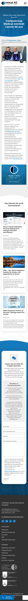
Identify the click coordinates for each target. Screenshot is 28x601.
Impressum (5, 530)
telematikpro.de (17, 158)
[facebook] (3, 521)
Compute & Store (7, 550)
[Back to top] (25, 591)
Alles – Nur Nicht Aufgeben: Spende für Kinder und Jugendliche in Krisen (13, 272)
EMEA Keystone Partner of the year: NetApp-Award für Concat (14, 312)
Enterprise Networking (8, 555)
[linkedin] (10, 521)
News (19, 40)
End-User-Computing (8, 560)
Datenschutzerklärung (11, 471)
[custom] (14, 521)
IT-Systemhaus (11, 40)
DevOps (4, 558)
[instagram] (6, 521)
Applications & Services (8, 548)
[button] (3, 598)
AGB (3, 537)
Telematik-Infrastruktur (8, 540)
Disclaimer (5, 535)
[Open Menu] (25, 3)
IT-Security (5, 553)
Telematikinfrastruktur (13, 131)
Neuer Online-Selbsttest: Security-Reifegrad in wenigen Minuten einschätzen (12, 229)
